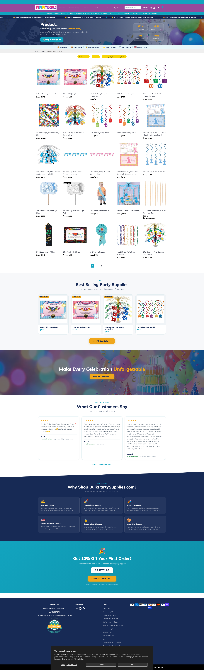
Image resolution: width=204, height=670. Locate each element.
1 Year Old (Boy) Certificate (46, 94)
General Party (74, 7)
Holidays (97, 7)
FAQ (104, 639)
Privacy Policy (79, 659)
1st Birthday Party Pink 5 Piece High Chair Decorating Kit (127, 172)
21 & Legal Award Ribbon (45, 252)
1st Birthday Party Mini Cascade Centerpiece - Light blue (48, 172)
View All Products (108, 635)
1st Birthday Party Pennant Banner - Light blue (73, 172)
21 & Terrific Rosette (97, 252)
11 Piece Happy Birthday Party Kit (47, 133)
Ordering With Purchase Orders (113, 646)
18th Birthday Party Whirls (126, 132)
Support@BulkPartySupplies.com (54, 608)
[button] (83, 56)
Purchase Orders (136, 13)
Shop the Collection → (102, 376)
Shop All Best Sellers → (102, 341)
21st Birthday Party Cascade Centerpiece (153, 253)
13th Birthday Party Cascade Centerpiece (73, 133)
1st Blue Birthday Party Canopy (128, 210)
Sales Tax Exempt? (150, 13)
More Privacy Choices (109, 612)
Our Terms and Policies (110, 622)
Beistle (38, 91)
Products (42, 51)
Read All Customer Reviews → (102, 464)
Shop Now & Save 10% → (102, 578)
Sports (106, 7)
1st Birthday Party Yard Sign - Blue (47, 211)
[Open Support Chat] (158, 8)
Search (145, 7)
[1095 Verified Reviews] (54, 633)
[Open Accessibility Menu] (154, 8)
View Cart (90, 13)
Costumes (62, 7)
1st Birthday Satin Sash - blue (100, 210)
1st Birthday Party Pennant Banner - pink (100, 172)
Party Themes (117, 7)
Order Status (112, 13)
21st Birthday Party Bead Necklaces (125, 253)
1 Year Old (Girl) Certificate (73, 94)
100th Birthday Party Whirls (126, 94)
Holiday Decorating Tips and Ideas (114, 625)
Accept (100, 664)
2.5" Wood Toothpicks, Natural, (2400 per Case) (154, 211)
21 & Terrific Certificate (72, 252)
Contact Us (64, 13)
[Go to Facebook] (77, 609)
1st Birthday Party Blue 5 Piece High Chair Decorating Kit (154, 133)
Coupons (72, 13)
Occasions (86, 7)
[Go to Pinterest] (84, 609)
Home (49, 13)
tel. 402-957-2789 (54, 612)
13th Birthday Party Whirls (100, 132)
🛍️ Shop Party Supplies (52, 39)
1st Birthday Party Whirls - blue (154, 171)
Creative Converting (149, 208)
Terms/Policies (123, 13)
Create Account (101, 13)
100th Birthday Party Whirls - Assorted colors (154, 95)
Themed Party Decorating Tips (112, 629)
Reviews (55, 13)
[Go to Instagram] (80, 609)
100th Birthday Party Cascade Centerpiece (101, 95)
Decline (132, 664)
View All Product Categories (112, 642)
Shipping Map (81, 13)
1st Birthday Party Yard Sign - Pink (74, 211)
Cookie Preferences (109, 615)
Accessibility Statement (110, 618)
